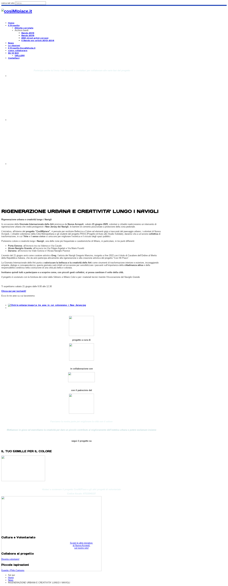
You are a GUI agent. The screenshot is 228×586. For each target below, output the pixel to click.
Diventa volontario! (10, 559)
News (11, 43)
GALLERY (20, 55)
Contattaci (14, 58)
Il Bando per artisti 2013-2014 (37, 40)
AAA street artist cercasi (34, 38)
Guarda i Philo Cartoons (12, 570)
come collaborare (17, 50)
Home (11, 23)
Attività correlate (24, 28)
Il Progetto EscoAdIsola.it (21, 48)
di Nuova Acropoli (81, 545)
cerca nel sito (7, 3)
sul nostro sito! (81, 548)
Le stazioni (14, 45)
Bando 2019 (27, 33)
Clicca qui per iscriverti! (13, 291)
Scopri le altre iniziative (81, 543)
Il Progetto (14, 25)
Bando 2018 (27, 35)
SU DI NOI (13, 53)
